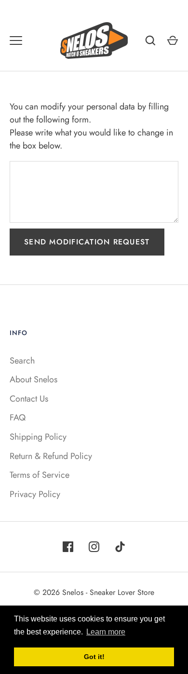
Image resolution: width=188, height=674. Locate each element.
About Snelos (33, 379)
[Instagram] (94, 546)
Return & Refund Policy (51, 456)
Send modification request (87, 241)
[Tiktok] (120, 546)
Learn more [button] (105, 632)
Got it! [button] (94, 657)
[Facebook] (68, 546)
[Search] (150, 40)
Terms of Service (39, 475)
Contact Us (29, 398)
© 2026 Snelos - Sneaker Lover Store (94, 592)
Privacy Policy (35, 494)
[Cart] (172, 40)
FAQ (18, 417)
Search (22, 360)
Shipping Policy (38, 437)
